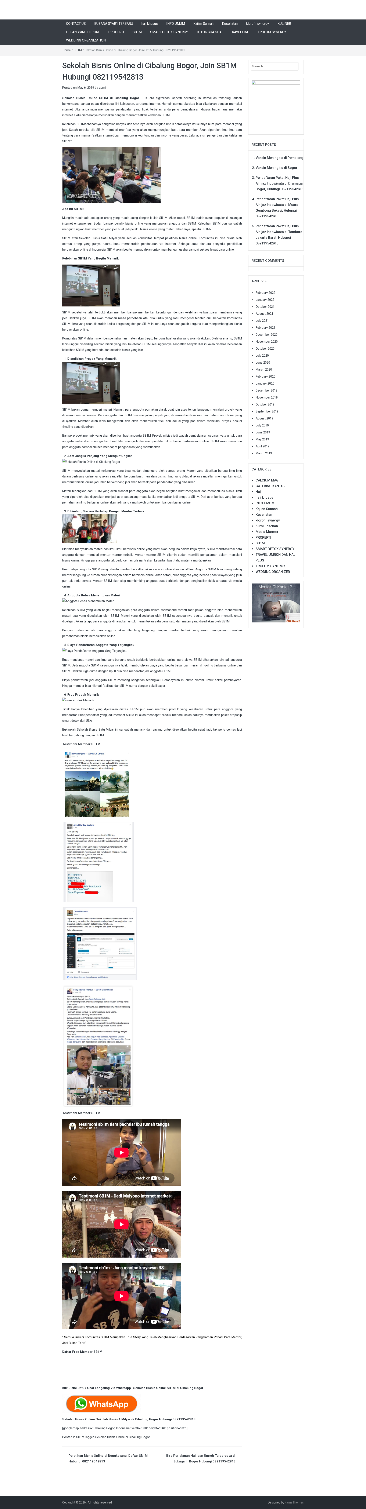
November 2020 (267, 341)
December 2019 (266, 390)
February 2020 (265, 376)
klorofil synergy (257, 24)
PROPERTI (116, 32)
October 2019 (265, 404)
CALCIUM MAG (267, 480)
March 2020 (264, 369)
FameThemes (294, 1502)
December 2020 (266, 335)
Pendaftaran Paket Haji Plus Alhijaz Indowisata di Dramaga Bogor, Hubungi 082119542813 (280, 183)
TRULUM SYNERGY (272, 32)
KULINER (284, 24)
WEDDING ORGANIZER (273, 572)
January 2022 (265, 300)
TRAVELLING (239, 32)
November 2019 (267, 397)
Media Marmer (267, 532)
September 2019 (267, 411)
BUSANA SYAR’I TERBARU (113, 24)
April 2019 (262, 446)
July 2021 (262, 321)
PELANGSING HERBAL (83, 32)
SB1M (137, 32)
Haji (259, 492)
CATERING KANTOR (271, 486)
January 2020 (265, 383)
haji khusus (149, 24)
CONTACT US (76, 24)
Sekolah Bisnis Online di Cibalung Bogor (122, 1437)
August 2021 (264, 314)
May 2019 (262, 439)
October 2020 (265, 348)
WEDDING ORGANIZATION (86, 40)
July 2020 (262, 355)
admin (103, 88)
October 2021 (265, 307)
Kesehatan (230, 24)
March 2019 (264, 453)
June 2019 (263, 432)
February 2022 (265, 293)
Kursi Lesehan (267, 526)
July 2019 (262, 425)
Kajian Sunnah (203, 24)
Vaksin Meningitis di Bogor (276, 168)
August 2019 (264, 418)
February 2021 (265, 328)
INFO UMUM (175, 24)
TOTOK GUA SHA (209, 32)
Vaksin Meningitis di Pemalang (279, 158)
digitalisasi (163, 98)
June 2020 (263, 362)
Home (67, 50)
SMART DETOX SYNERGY (169, 32)
